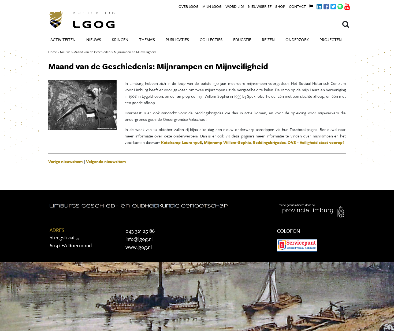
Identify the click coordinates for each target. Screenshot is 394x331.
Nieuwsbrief (260, 6)
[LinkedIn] (316, 6)
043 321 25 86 (140, 230)
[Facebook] (323, 6)
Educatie (242, 39)
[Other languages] (309, 5)
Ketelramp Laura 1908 (181, 142)
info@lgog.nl (139, 238)
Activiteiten (63, 39)
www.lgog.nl (138, 246)
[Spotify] (337, 6)
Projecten (330, 39)
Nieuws (93, 39)
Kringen (120, 39)
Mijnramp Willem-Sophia (227, 142)
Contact (297, 6)
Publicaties (177, 39)
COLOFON (288, 230)
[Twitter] (330, 6)
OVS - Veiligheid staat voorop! (316, 142)
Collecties (211, 39)
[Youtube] (344, 6)
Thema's (147, 39)
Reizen (268, 39)
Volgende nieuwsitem (106, 161)
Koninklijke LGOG (93, 14)
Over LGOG (189, 6)
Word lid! (234, 6)
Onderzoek (297, 39)
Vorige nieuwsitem (65, 161)
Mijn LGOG (212, 6)
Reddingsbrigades (269, 142)
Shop (280, 6)
